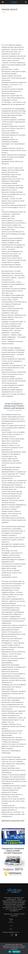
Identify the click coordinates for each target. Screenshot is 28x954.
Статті (8, 6)
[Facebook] (11, 935)
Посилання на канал (14, 410)
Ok (10, 951)
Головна (3, 6)
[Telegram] (16, 935)
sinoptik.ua (16, 932)
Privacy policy (16, 951)
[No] (26, 948)
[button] (2, 2)
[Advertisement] (14, 28)
